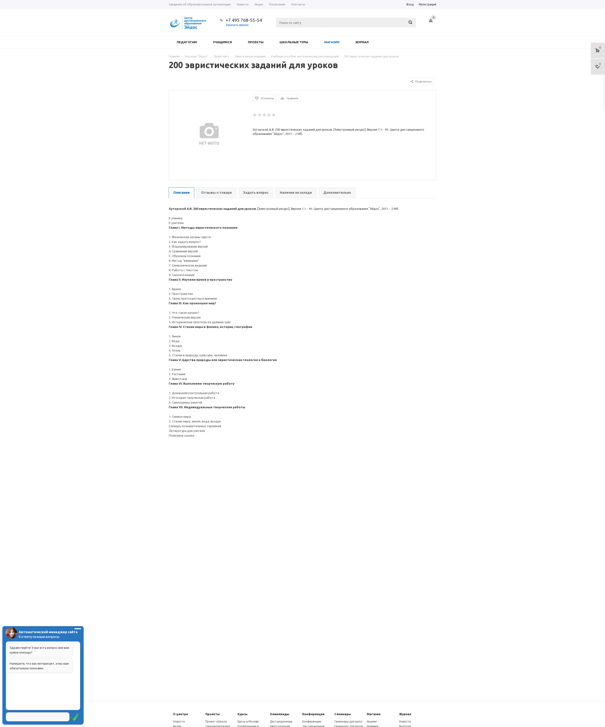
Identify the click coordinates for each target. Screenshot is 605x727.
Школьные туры (294, 42)
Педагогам (187, 42)
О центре (180, 714)
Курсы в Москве (248, 721)
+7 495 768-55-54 (244, 20)
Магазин (331, 42)
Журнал (362, 42)
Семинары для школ (348, 721)
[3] (264, 115)
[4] (269, 115)
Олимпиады (279, 714)
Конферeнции (313, 714)
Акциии (372, 721)
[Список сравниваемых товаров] (431, 22)
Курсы (242, 714)
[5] (274, 115)
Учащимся (222, 42)
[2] (259, 115)
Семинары (342, 714)
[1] (255, 115)
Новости (179, 721)
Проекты (256, 42)
